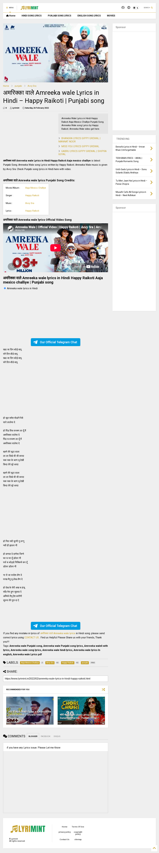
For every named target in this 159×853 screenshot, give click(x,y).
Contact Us (64, 839)
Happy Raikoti (32, 195)
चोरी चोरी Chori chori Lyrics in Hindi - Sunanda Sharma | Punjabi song (80, 716)
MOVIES (111, 15)
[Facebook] (123, 7)
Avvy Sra (32, 86)
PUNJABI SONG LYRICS (59, 15)
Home (12, 15)
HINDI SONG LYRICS (32, 15)
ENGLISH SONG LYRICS (89, 15)
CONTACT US (31, 637)
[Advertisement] (29, 135)
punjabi (18, 86)
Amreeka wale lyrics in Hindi (22, 288)
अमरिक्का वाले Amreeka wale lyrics (58, 633)
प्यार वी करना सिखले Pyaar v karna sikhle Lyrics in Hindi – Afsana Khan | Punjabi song (30, 715)
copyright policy (78, 833)
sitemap (78, 839)
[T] (128, 7)
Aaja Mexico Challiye (35, 188)
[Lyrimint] (29, 8)
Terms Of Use (78, 827)
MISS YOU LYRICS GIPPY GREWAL (80, 146)
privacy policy (65, 832)
